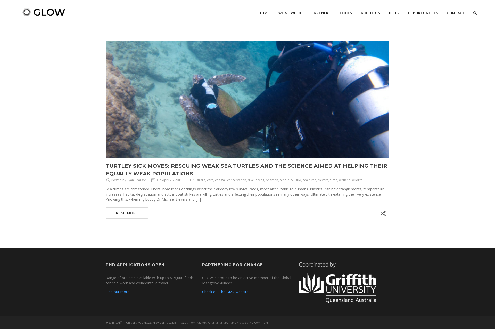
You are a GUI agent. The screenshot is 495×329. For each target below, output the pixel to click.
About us (370, 13)
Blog (394, 13)
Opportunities (423, 13)
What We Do (290, 13)
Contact (456, 13)
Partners (321, 13)
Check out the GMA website (225, 291)
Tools (346, 13)
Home (264, 13)
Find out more (117, 291)
